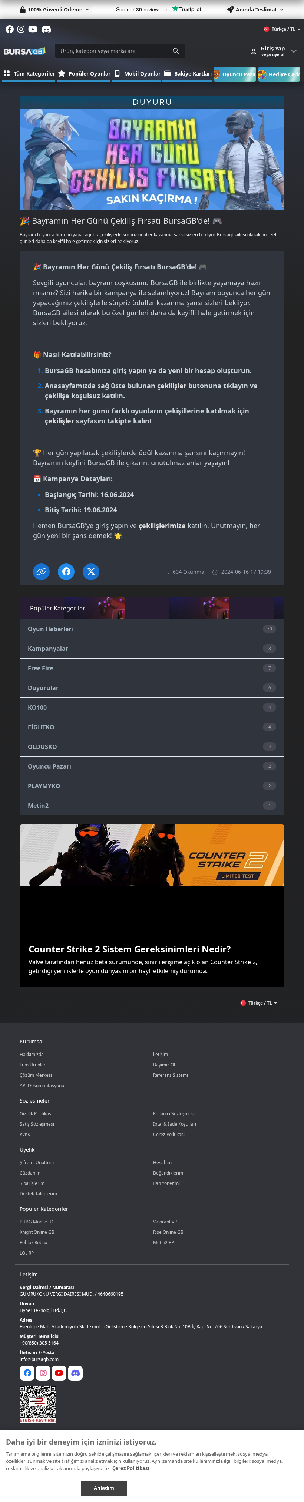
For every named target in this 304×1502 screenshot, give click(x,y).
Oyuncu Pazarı (49, 766)
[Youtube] (59, 1373)
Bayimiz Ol (164, 1065)
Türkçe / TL (283, 29)
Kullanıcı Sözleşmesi (174, 1113)
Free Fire (40, 668)
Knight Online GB (37, 1232)
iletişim (160, 1054)
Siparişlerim (32, 1183)
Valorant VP (165, 1222)
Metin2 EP (163, 1242)
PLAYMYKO (44, 786)
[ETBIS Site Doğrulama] (147, 1404)
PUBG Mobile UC (37, 1222)
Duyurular (43, 688)
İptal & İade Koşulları (174, 1124)
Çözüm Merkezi (36, 1075)
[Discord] (75, 1373)
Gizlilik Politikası (36, 1113)
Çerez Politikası (169, 1134)
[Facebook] (27, 1373)
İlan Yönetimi (166, 1183)
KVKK (25, 1134)
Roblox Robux (33, 1242)
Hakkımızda (32, 1054)
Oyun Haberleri (50, 629)
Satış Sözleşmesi (37, 1124)
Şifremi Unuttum (37, 1162)
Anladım (104, 1488)
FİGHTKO (41, 727)
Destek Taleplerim (38, 1193)
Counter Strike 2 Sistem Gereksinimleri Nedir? (130, 949)
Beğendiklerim (168, 1173)
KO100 (37, 707)
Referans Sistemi (170, 1075)
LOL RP (27, 1253)
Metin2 (38, 806)
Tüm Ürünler (33, 1065)
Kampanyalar (48, 649)
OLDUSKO (42, 747)
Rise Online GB (168, 1232)
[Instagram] (43, 1373)
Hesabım (162, 1162)
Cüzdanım (30, 1173)
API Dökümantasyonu (42, 1085)
